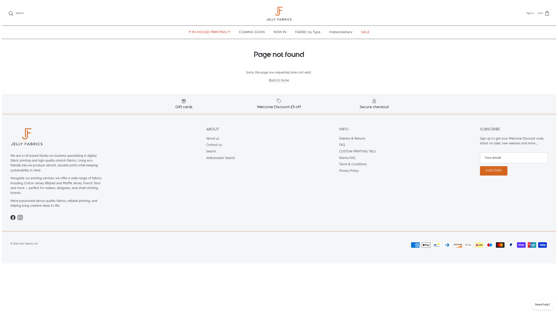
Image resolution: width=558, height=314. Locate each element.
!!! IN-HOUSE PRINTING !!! (209, 32)
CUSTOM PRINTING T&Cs (357, 151)
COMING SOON (252, 32)
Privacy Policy (349, 170)
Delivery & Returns (352, 138)
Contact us (214, 145)
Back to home (279, 80)
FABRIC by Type (307, 32)
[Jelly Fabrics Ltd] (279, 13)
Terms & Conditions (353, 164)
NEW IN (280, 32)
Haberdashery (340, 32)
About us (212, 138)
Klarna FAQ (347, 158)
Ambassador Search (220, 158)
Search (211, 151)
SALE (365, 32)
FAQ (342, 145)
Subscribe (494, 170)
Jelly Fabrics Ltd (28, 244)
